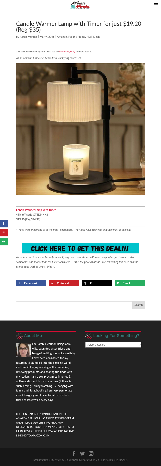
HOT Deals (93, 37)
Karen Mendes (28, 37)
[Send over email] (4, 241)
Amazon (62, 37)
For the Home (76, 37)
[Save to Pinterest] (4, 232)
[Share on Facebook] (4, 223)
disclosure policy (67, 51)
